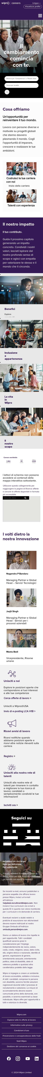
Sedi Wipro (21, 1041)
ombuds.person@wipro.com (15, 929)
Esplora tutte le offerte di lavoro (21, 1020)
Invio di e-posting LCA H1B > (19, 711)
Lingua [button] (36, 3)
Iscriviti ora (10, 805)
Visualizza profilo (32, 7)
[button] (21, 15)
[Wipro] (11, 3)
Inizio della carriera (19, 186)
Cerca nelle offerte (7, 92)
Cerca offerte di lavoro (16, 698)
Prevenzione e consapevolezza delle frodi (21, 1036)
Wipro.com (21, 1015)
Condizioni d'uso (21, 1031)
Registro (8, 756)
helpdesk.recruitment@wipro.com (18, 903)
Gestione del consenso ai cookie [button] (21, 1046)
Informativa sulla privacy (21, 1025)
